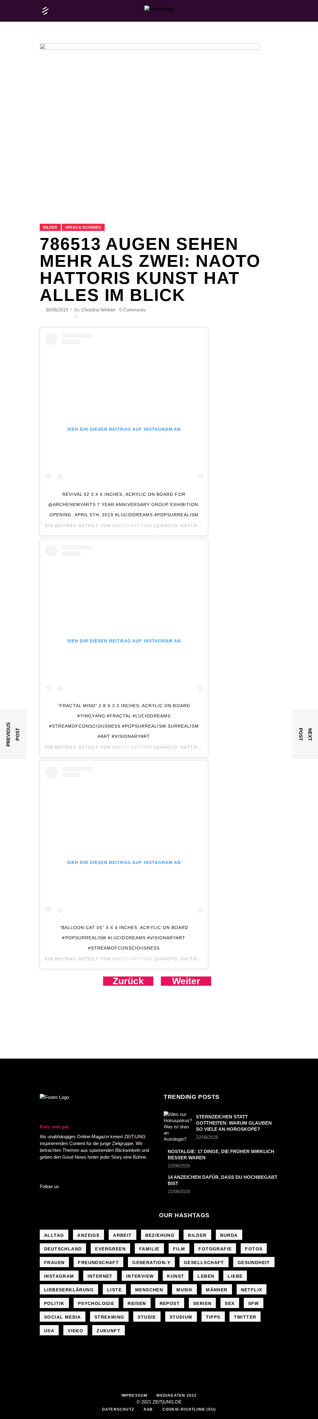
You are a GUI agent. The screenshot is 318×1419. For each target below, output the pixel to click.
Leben (206, 1276)
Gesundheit (254, 1262)
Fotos (253, 1248)
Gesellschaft (204, 1262)
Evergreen (110, 1248)
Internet (100, 1276)
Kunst (175, 1276)
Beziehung (160, 1235)
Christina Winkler (98, 309)
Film (179, 1248)
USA (49, 1330)
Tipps (213, 1317)
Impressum (134, 1395)
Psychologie (96, 1303)
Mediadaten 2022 (177, 1395)
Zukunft (108, 1330)
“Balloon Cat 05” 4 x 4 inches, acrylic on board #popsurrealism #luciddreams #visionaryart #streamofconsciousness (124, 937)
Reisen (137, 1303)
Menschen (149, 1289)
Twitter (245, 1317)
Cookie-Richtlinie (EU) (189, 1409)
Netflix (251, 1289)
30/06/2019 (57, 309)
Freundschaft (98, 1262)
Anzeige (88, 1235)
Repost (170, 1303)
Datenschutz (118, 1409)
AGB (148, 1409)
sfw (253, 1303)
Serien (202, 1303)
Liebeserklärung (69, 1289)
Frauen (54, 1262)
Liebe (235, 1276)
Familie (149, 1248)
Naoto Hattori (132, 525)
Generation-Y (151, 1262)
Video (75, 1330)
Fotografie (215, 1248)
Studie (147, 1317)
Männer (216, 1289)
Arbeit (122, 1235)
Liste (114, 1289)
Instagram (59, 1276)
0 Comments (132, 309)
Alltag (54, 1235)
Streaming (109, 1317)
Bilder (50, 227)
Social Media (62, 1317)
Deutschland (63, 1248)
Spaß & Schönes (83, 227)
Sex (229, 1303)
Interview (140, 1276)
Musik (184, 1289)
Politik (54, 1303)
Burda (229, 1235)
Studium (181, 1317)
